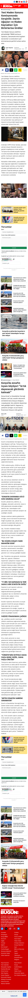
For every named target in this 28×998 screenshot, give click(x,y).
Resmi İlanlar (18, 963)
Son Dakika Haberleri (20, 975)
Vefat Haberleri (5, 955)
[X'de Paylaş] (11, 70)
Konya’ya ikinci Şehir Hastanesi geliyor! (18, 301)
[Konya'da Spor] (14, 346)
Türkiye (3, 943)
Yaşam (16, 953)
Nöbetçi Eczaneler (6, 979)
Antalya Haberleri (19, 943)
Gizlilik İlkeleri (18, 967)
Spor (15, 947)
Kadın (16, 951)
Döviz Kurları (4, 971)
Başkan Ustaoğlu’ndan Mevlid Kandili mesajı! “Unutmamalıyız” (19, 366)
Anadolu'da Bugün (6, 9)
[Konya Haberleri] (14, 321)
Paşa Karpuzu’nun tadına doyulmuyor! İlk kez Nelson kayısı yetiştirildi (19, 279)
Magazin (16, 959)
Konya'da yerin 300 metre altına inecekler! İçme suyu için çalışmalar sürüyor (19, 294)
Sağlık (2, 941)
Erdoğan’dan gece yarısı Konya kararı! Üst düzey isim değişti (19, 287)
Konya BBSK (4, 936)
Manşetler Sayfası (6, 967)
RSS (4, 991)
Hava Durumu (5, 981)
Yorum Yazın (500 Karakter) (8, 235)
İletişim (16, 969)
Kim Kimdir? (4, 947)
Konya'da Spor (18, 957)
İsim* (2, 229)
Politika (14, 9)
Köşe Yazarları (5, 963)
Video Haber (17, 941)
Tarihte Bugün (5, 949)
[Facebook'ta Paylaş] (7, 70)
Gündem (3, 932)
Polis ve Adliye (18, 936)
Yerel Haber (17, 939)
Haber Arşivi (17, 971)
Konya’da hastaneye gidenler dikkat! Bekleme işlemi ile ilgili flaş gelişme (19, 310)
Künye (16, 965)
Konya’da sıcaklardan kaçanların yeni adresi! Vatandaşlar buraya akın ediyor (13, 333)
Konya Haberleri (16, 380)
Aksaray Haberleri (6, 951)
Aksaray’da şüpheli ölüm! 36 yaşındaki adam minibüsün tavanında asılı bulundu (19, 374)
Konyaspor (4, 934)
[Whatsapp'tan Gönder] (15, 70)
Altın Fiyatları (4, 973)
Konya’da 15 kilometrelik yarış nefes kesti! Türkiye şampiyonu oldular (13, 358)
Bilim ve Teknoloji (19, 949)
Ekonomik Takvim (6, 977)
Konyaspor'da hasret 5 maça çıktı (19, 901)
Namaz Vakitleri (5, 983)
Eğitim (3, 945)
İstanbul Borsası (5, 969)
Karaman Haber (5, 953)
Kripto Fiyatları (5, 975)
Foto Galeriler (5, 965)
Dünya (16, 934)
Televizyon (17, 955)
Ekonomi (3, 939)
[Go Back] (25, 995)
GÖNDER (14, 248)
